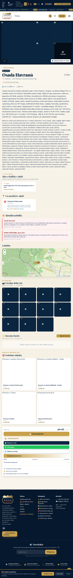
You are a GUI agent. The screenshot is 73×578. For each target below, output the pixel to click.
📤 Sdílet (34, 459)
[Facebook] (42, 4)
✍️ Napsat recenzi (63, 336)
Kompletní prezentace (13, 456)
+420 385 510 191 (11, 438)
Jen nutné (60, 574)
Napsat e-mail (10, 443)
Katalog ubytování (25, 499)
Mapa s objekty (24, 504)
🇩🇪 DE (31, 4)
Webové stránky (11, 451)
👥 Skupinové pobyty (44, 516)
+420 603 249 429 (63, 499)
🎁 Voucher (48, 4)
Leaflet (59, 276)
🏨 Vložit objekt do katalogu (62, 4)
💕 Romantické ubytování (45, 511)
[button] (4, 250)
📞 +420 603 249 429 (3, 4)
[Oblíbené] (55, 16)
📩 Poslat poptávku (36, 434)
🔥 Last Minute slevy (26, 501)
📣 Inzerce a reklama (26, 514)
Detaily (68, 573)
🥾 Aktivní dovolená (44, 499)
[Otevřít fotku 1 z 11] (18, 42)
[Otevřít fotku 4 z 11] (45, 53)
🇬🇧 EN (28, 4)
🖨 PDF (5, 459)
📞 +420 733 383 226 (13, 209)
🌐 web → (22, 209)
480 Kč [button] (35, 262)
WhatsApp (9, 447)
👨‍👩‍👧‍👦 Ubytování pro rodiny (45, 506)
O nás (21, 506)
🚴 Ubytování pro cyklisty (45, 513)
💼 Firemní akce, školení (45, 518)
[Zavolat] (50, 16)
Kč (35, 4)
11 (61, 60)
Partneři (22, 511)
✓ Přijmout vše (47, 574)
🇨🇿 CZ (25, 4)
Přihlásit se (51, 552)
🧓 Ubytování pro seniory (45, 508)
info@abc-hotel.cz (63, 501)
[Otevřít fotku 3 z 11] (63, 32)
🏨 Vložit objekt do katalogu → (9, 534)
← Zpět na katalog (8, 67)
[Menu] (69, 16)
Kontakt (62, 16)
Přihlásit (17, 16)
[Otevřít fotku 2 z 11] (45, 32)
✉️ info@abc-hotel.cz (11, 4)
